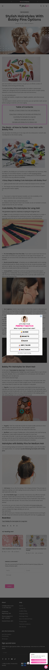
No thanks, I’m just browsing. (24, 353)
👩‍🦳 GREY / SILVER (24, 345)
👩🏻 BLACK (24, 341)
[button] (46, 667)
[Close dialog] (41, 316)
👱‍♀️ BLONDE (24, 332)
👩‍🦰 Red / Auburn (24, 350)
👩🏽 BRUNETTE (24, 336)
